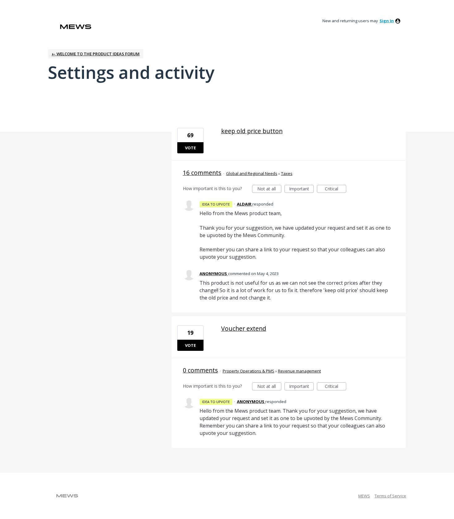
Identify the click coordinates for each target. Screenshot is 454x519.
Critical (335, 189)
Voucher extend (243, 328)
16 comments (202, 172)
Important (301, 189)
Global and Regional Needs (251, 173)
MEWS (364, 496)
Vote (190, 148)
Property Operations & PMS (248, 371)
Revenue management (299, 371)
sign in (387, 20)
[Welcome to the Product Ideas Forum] (75, 26)
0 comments (200, 370)
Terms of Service (390, 496)
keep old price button (252, 131)
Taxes (286, 173)
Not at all (269, 189)
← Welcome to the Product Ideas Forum (96, 54)
